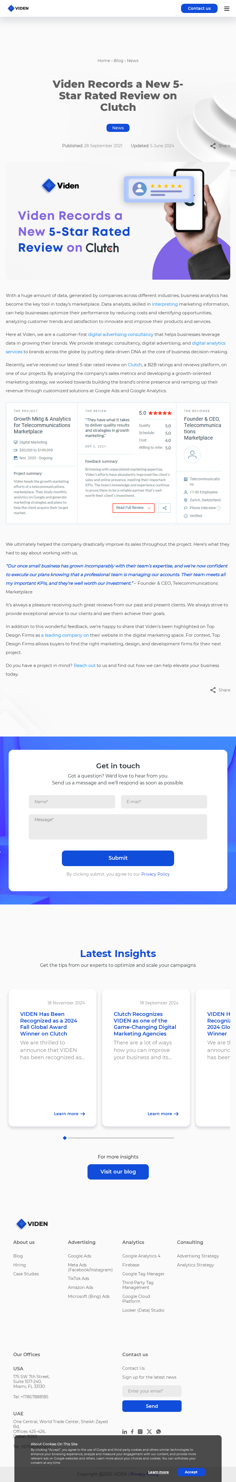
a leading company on (65, 635)
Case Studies (26, 1274)
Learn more (158, 1472)
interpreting (165, 304)
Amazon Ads (80, 1287)
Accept (191, 1472)
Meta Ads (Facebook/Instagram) (90, 1267)
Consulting (190, 1242)
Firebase (130, 1265)
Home (104, 60)
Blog (118, 60)
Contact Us (133, 1368)
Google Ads (79, 1256)
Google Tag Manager (143, 1274)
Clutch (135, 364)
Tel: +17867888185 (30, 1396)
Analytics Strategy (195, 1265)
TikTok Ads (78, 1278)
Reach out (85, 665)
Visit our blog (118, 1172)
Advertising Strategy (198, 1256)
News (132, 60)
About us (24, 1242)
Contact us (199, 8)
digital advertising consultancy (120, 334)
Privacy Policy (155, 874)
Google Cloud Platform (136, 1299)
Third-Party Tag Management (138, 1285)
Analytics (133, 1242)
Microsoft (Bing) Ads (89, 1296)
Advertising (82, 1242)
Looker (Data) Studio (143, 1310)
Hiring (19, 1265)
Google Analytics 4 (141, 1256)
